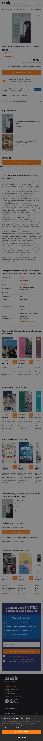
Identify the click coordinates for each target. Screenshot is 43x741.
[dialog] (21, 728)
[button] (21, 737)
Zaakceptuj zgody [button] (21, 732)
